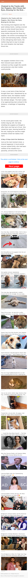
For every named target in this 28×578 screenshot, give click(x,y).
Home (3, 1)
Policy (6, 575)
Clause (8, 575)
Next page (14, 166)
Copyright (16, 575)
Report (10, 14)
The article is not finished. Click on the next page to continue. (14, 161)
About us (2, 575)
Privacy (11, 575)
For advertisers (21, 575)
